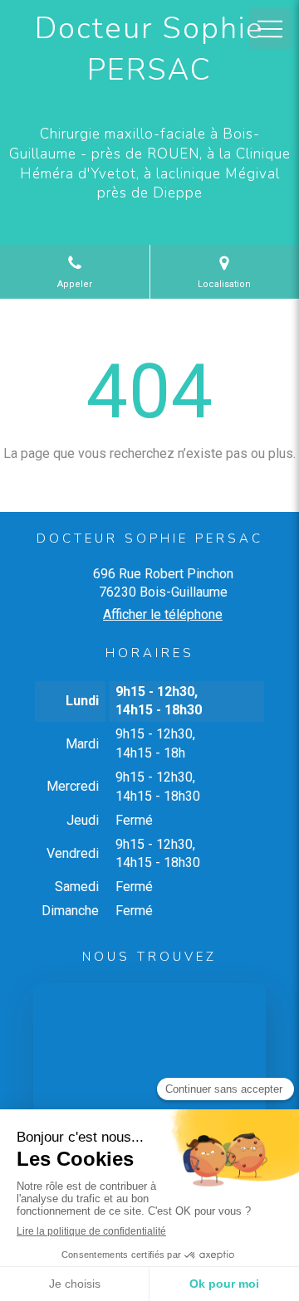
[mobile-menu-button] (270, 29)
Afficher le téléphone (163, 614)
